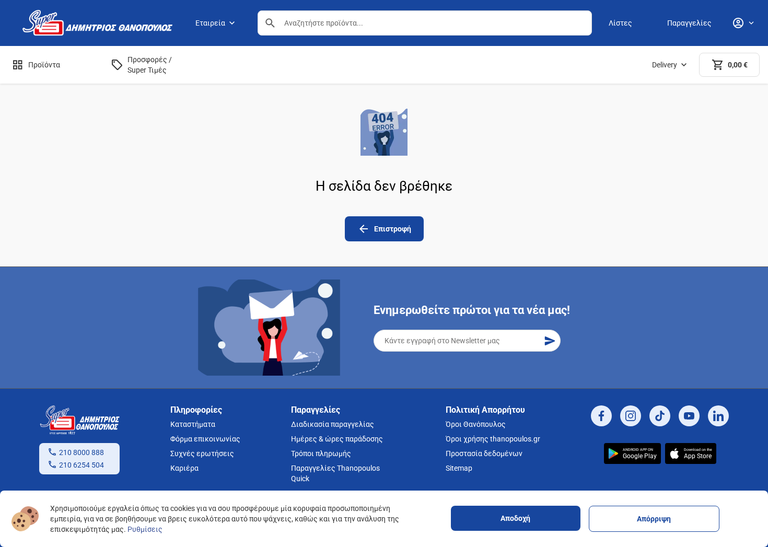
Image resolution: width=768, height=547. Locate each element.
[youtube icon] (689, 415)
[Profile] (743, 23)
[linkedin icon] (718, 415)
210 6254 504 (81, 465)
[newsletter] (549, 340)
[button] (270, 23)
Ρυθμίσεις (144, 529)
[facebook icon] (601, 415)
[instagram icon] (630, 415)
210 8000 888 (81, 452)
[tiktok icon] (659, 415)
